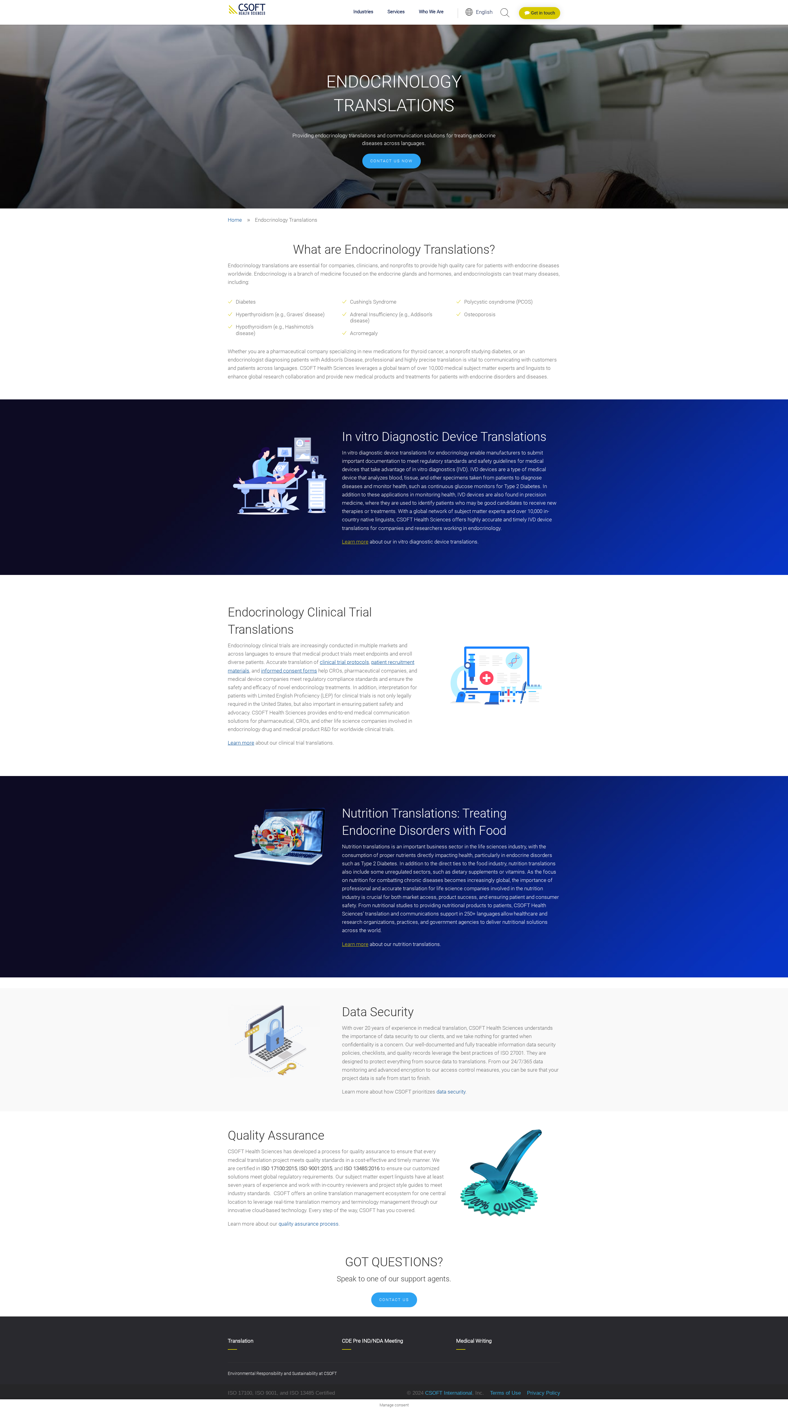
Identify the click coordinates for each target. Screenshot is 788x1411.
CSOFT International (448, 1393)
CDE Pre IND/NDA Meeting (372, 1341)
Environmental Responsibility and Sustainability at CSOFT (282, 1373)
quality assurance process (309, 1224)
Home (235, 220)
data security (450, 1092)
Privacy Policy (542, 1393)
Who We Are (431, 12)
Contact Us (394, 1299)
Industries (363, 12)
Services (396, 12)
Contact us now (391, 161)
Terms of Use (505, 1393)
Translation (240, 1341)
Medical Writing (474, 1341)
